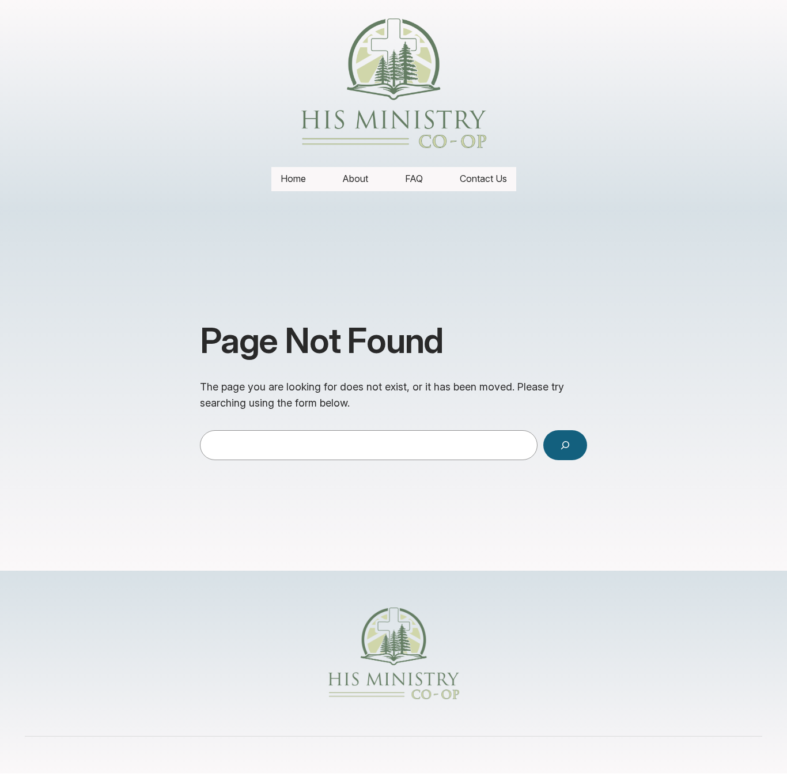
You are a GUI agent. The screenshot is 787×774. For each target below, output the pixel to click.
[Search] (565, 445)
